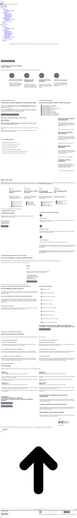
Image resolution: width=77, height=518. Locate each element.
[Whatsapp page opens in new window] (0, 3)
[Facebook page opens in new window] (2, 3)
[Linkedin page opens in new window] (1, 3)
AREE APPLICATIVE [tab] (5, 221)
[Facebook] (59, 422)
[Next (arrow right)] (1, 517)
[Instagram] (65, 422)
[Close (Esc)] (0, 516)
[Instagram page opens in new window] (3, 3)
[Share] (1, 516)
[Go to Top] (38, 508)
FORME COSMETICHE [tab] (5, 220)
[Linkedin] (62, 422)
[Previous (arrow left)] (0, 517)
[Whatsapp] (68, 422)
